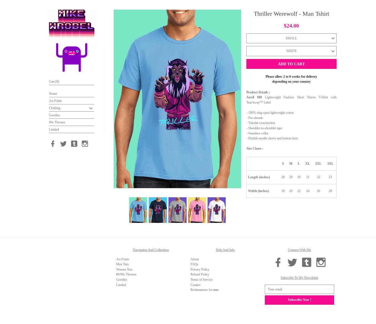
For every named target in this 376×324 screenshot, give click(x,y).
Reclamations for (204, 290)
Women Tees (124, 269)
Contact (195, 285)
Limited (54, 129)
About (194, 259)
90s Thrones (57, 122)
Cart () (54, 81)
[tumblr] (74, 143)
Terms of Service (201, 280)
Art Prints (55, 101)
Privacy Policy (199, 269)
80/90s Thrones (126, 274)
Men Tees (122, 264)
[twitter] (63, 143)
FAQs (194, 264)
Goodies (54, 115)
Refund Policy (199, 274)
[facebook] (52, 143)
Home (53, 94)
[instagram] (85, 143)
